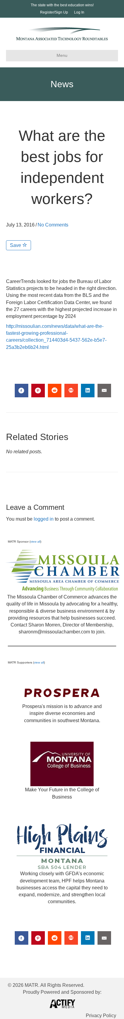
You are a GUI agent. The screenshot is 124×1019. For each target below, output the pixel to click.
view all (35, 541)
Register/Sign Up (54, 12)
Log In (79, 12)
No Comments (53, 224)
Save (16, 245)
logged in (44, 519)
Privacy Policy (101, 1015)
